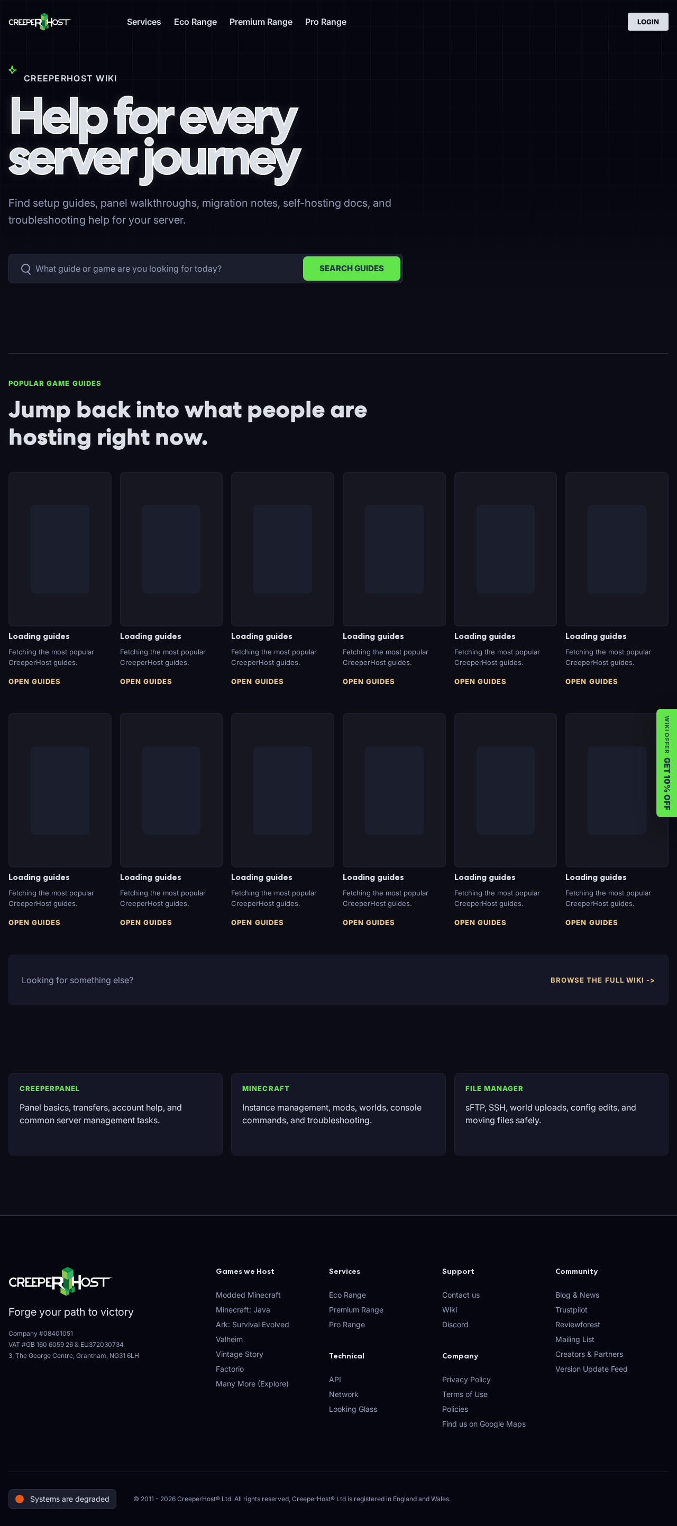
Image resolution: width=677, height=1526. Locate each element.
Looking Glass (353, 1408)
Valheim (229, 1339)
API (335, 1379)
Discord (455, 1324)
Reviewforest (577, 1324)
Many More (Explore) (252, 1383)
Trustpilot (571, 1309)
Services (144, 21)
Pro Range (325, 21)
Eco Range (195, 21)
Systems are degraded (69, 1498)
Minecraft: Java (243, 1309)
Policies (455, 1408)
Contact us (461, 1294)
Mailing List (574, 1339)
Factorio (230, 1368)
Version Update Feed (591, 1368)
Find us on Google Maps (484, 1423)
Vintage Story (239, 1353)
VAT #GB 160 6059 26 (40, 1344)
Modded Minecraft (248, 1294)
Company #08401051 (40, 1333)
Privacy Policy (466, 1379)
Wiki (449, 1309)
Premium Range (261, 21)
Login (648, 21)
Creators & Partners (589, 1353)
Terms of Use (465, 1394)
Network (344, 1394)
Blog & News (577, 1294)
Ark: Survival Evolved (252, 1324)
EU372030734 (102, 1344)
